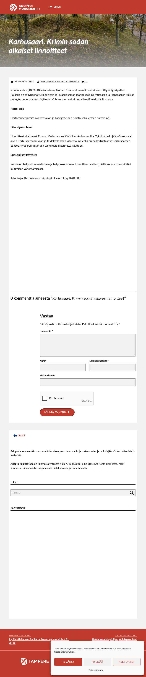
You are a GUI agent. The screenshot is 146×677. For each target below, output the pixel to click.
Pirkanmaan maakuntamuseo (60, 82)
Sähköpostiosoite (99, 361)
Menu (57, 7)
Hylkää (97, 662)
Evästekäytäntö (95, 670)
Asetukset (127, 662)
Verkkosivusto (47, 376)
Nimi (43, 361)
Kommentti (46, 331)
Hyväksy (68, 662)
